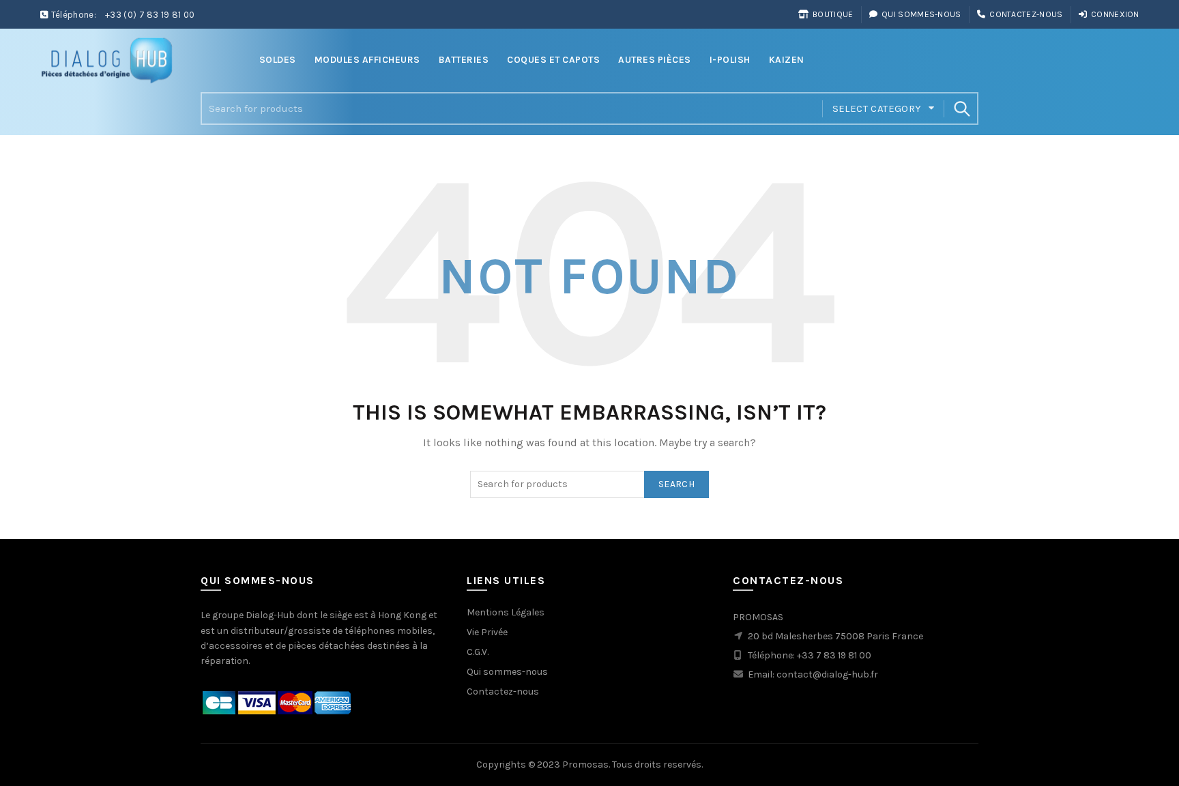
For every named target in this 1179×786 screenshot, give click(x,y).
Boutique (833, 14)
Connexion (1115, 14)
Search (961, 108)
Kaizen (786, 60)
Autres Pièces (654, 60)
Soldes (277, 60)
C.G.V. (478, 652)
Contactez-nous (1025, 14)
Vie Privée (487, 632)
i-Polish (730, 60)
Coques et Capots (553, 60)
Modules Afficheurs (367, 60)
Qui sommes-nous (921, 14)
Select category (877, 108)
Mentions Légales (505, 612)
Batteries (464, 60)
